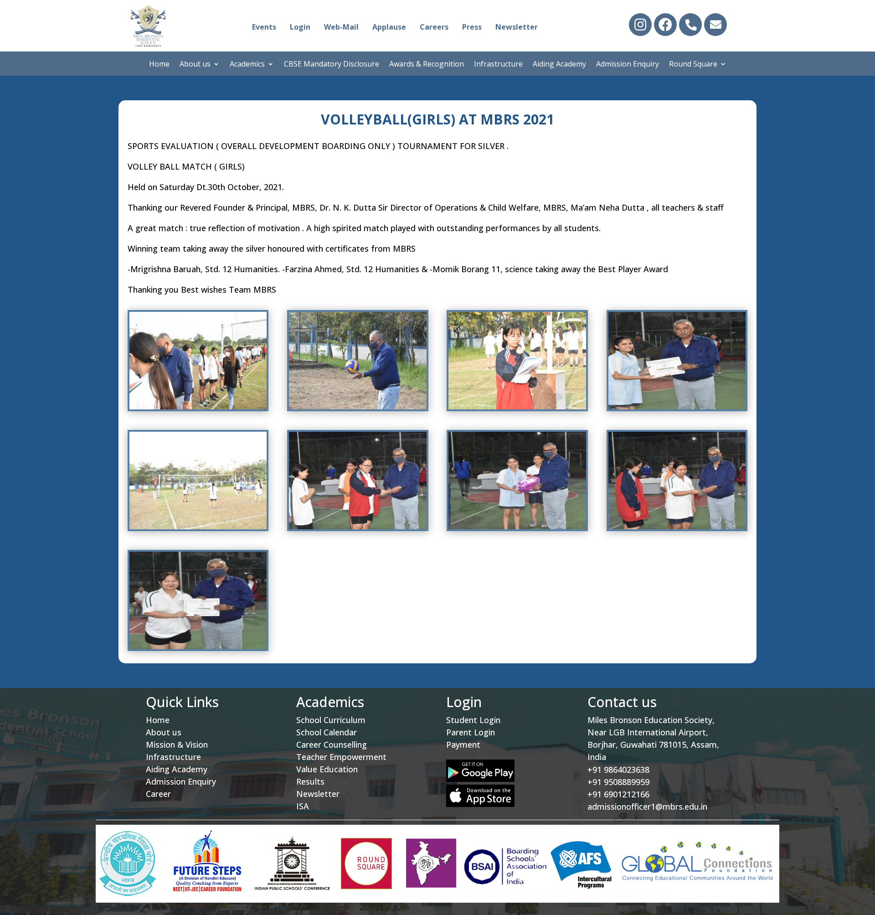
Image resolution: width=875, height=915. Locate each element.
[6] (357, 526)
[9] (198, 646)
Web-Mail (341, 27)
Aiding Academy (559, 65)
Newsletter (516, 27)
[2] (357, 407)
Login (300, 27)
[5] (198, 526)
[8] (677, 526)
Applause (389, 27)
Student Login (473, 719)
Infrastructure (498, 65)
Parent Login (470, 732)
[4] (677, 407)
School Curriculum (330, 719)
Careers (434, 27)
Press (472, 27)
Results (310, 781)
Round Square (693, 65)
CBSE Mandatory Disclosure (331, 65)
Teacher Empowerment (341, 756)
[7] (517, 526)
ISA (302, 806)
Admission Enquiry (627, 65)
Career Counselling (331, 744)
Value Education (327, 769)
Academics (247, 65)
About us (195, 65)
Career (158, 793)
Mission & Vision (177, 744)
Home (159, 65)
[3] (517, 407)
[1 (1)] (198, 407)
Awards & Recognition (426, 65)
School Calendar (326, 732)
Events (264, 27)
